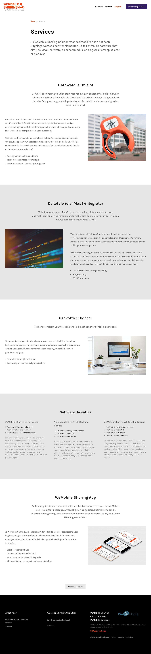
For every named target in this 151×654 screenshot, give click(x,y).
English (118, 7)
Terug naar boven (75, 587)
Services (99, 7)
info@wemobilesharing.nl (58, 620)
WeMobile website (98, 631)
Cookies (121, 637)
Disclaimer (130, 637)
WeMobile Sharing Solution (16, 619)
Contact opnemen (136, 7)
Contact (108, 7)
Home (33, 21)
